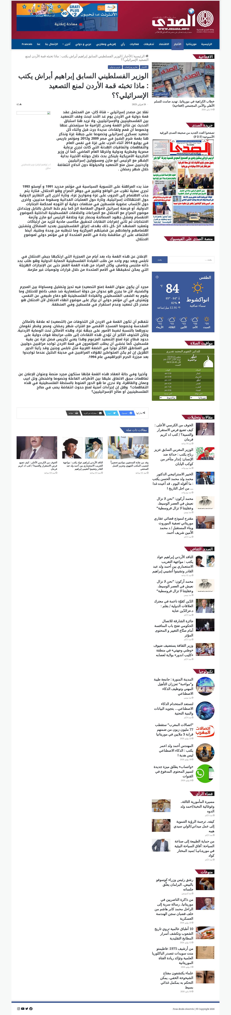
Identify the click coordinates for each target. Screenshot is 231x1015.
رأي (123, 44)
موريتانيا (191, 44)
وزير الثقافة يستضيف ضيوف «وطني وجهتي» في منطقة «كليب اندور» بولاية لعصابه (173, 650)
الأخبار (177, 44)
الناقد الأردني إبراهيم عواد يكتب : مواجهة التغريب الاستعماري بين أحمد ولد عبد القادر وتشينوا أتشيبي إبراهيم (83, 465)
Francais (27, 44)
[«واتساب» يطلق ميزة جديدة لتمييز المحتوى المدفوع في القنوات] (205, 773)
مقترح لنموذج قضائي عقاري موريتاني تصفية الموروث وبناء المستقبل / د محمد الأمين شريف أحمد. (173, 525)
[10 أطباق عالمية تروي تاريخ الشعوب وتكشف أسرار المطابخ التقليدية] (205, 932)
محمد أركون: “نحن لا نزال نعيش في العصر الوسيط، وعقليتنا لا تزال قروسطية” (175, 503)
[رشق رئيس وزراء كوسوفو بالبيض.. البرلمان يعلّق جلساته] (205, 883)
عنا (38, 44)
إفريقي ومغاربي (106, 44)
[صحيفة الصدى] (183, 21)
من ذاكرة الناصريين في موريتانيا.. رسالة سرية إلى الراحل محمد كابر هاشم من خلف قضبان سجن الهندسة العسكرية (174, 909)
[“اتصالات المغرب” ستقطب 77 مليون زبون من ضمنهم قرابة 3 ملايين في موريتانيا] (205, 731)
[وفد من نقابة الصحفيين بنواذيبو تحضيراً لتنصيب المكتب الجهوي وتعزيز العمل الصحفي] (128, 447)
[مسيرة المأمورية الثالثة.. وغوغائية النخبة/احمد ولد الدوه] (161, 805)
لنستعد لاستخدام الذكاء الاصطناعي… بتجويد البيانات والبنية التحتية (173, 708)
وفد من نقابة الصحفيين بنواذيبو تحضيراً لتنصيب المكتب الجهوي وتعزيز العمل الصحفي (129, 465)
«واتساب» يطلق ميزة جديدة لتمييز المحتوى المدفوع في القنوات (173, 771)
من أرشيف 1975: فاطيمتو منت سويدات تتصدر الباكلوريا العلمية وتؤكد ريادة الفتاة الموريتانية (172, 955)
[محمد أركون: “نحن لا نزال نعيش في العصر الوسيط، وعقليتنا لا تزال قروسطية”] (205, 502)
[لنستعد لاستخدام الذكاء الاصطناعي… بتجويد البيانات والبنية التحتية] (205, 710)
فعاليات (134, 44)
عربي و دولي (83, 44)
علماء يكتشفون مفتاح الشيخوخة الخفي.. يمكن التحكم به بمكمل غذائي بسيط (176, 980)
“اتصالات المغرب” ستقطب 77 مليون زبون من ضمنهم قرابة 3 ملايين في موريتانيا (174, 729)
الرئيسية (206, 44)
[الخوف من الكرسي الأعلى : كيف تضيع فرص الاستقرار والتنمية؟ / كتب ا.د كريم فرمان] (37, 447)
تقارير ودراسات (130, 67)
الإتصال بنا (51, 44)
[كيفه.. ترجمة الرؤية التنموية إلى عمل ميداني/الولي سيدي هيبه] (161, 825)
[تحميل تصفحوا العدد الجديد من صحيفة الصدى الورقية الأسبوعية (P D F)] (183, 226)
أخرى (67, 44)
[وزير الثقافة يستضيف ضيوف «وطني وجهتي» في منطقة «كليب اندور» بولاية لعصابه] (205, 649)
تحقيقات (149, 44)
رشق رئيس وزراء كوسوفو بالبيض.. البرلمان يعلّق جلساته (174, 884)
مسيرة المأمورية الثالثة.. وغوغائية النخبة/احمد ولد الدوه (197, 806)
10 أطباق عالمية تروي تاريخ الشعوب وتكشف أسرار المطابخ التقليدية (174, 933)
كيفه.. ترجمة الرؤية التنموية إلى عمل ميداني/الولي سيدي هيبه (194, 826)
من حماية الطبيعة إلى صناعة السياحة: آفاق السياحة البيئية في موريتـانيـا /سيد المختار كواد (194, 848)
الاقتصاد (164, 44)
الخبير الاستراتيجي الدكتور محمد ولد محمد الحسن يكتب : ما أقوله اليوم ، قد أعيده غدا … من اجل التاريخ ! (172, 481)
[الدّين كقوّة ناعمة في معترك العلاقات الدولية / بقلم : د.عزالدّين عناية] (205, 606)
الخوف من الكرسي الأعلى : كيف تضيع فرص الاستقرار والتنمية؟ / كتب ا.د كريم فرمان (37, 465)
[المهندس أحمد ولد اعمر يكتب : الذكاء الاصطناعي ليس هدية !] (205, 752)
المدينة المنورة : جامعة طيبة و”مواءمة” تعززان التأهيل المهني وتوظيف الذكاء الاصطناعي (173, 686)
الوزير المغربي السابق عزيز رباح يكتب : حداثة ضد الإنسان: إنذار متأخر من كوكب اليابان (173, 456)
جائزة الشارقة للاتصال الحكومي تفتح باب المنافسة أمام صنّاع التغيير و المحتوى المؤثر (173, 628)
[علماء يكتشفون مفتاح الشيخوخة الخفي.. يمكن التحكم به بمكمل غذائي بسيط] (205, 977)
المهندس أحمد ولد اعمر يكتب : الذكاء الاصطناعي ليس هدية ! (176, 750)
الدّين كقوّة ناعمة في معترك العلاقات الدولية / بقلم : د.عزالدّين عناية (173, 606)
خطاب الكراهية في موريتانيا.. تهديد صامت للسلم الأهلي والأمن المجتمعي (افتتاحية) (184, 103)
